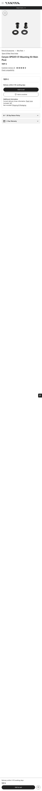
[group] (21, 28)
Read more (29, 101)
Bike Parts (20, 51)
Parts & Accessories (8, 51)
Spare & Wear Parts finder (10, 53)
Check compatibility (8, 70)
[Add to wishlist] (38, 787)
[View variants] (2, 46)
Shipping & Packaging (19, 105)
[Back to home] (12, 3)
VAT (11, 103)
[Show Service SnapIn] (40, 395)
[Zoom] (5, 13)
